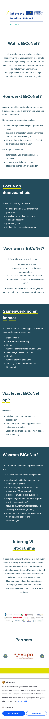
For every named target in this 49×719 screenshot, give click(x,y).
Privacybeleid (21, 701)
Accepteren (13, 713)
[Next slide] (42, 656)
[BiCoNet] (24, 19)
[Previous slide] (5, 656)
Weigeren (36, 713)
